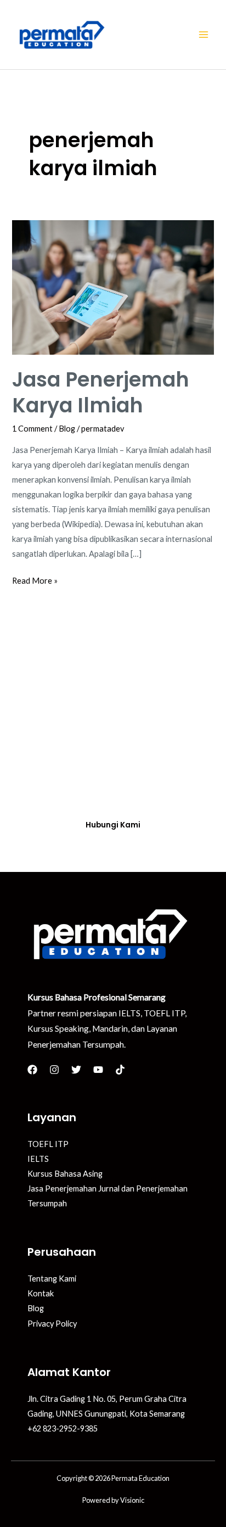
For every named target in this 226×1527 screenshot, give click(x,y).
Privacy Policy (52, 1323)
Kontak (40, 1293)
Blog (67, 428)
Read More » (35, 579)
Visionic (132, 1500)
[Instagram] (54, 1070)
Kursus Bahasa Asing (65, 1173)
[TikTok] (120, 1070)
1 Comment (32, 428)
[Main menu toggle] (203, 34)
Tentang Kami (51, 1278)
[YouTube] (98, 1070)
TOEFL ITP (48, 1144)
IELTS (38, 1159)
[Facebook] (32, 1070)
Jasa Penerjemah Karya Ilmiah (100, 392)
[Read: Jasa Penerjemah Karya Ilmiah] (112, 286)
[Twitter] (76, 1070)
